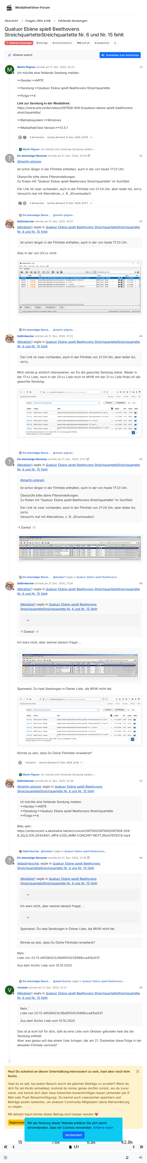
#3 (140, 221)
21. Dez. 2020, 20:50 (74, 155)
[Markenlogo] (9, 8)
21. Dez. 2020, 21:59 (61, 583)
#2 (140, 155)
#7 (141, 780)
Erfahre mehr (103, 1127)
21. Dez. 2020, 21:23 (61, 336)
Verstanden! (73, 1135)
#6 (140, 583)
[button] (5, 1157)
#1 (141, 67)
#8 (140, 857)
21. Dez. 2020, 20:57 (61, 221)
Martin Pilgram (26, 67)
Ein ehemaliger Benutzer (32, 155)
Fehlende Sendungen (20, 42)
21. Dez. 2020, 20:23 (62, 67)
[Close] (137, 1071)
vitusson (22, 987)
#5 (140, 459)
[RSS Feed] (115, 43)
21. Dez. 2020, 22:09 (61, 780)
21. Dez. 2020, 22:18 (74, 857)
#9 (140, 987)
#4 (140, 336)
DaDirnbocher (25, 221)
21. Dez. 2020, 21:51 (73, 459)
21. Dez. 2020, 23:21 (54, 987)
